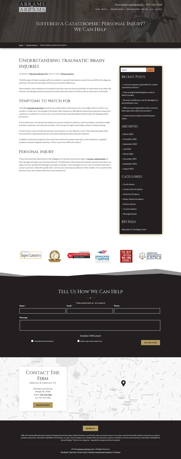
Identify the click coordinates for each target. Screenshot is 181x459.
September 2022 (130, 144)
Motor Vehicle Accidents (133, 199)
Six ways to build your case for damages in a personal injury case (140, 101)
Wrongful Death (130, 214)
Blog (152, 9)
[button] (178, 444)
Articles (144, 9)
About (104, 9)
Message (23, 317)
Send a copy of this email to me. (91, 341)
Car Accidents (129, 184)
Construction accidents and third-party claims (138, 117)
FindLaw (117, 452)
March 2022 (128, 154)
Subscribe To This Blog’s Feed (134, 229)
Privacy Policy (82, 452)
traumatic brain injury (35, 108)
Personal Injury (116, 9)
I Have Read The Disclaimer (44, 341)
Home (97, 9)
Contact (158, 9)
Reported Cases (133, 9)
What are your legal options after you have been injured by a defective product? (140, 109)
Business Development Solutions (100, 452)
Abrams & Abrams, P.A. (39, 74)
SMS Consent (95, 335)
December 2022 (129, 139)
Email (69, 306)
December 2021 (129, 159)
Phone (116, 306)
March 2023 (128, 134)
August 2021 (128, 169)
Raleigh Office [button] (42, 405)
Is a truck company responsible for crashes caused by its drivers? (140, 85)
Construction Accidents (133, 189)
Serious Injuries (67, 74)
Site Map (73, 452)
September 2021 (130, 164)
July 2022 (127, 149)
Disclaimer (84, 335)
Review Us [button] (90, 428)
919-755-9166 (154, 4)
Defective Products (131, 194)
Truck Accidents (130, 209)
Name (22, 306)
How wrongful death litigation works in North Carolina (138, 93)
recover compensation (96, 159)
